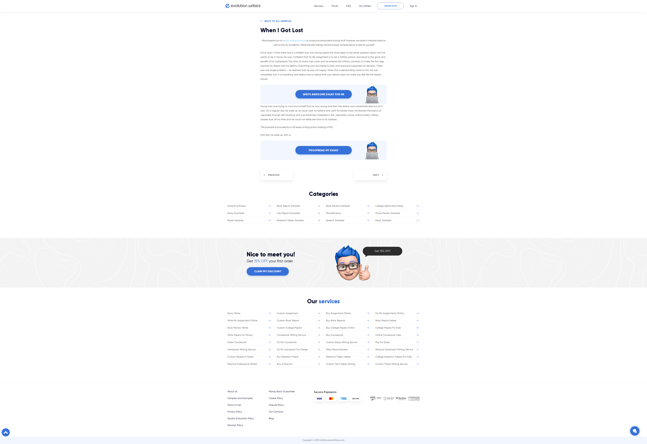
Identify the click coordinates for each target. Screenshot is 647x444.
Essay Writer (233, 313)
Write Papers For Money (240, 335)
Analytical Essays (236, 205)
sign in (413, 6)
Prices (335, 6)
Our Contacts (276, 411)
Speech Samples (335, 220)
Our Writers (365, 6)
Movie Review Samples (387, 213)
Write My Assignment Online (242, 320)
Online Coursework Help (388, 335)
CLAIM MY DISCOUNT (267, 271)
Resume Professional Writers (242, 364)
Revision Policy (235, 425)
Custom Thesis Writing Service (391, 364)
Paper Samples (235, 220)
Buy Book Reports (335, 320)
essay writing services (294, 40)
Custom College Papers (289, 327)
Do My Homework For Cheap (292, 349)
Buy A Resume (284, 364)
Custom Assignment (287, 313)
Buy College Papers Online (340, 327)
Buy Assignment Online (338, 313)
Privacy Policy (234, 411)
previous (274, 175)
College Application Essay (389, 205)
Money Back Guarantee (282, 391)
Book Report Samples (288, 205)
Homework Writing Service (241, 349)
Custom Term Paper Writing (340, 364)
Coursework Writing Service (291, 335)
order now (390, 6)
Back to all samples (278, 21)
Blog (271, 418)
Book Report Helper (385, 320)
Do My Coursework (287, 342)
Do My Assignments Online (389, 313)
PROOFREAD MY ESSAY (323, 150)
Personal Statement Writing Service (394, 349)
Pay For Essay (382, 342)
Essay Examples (235, 213)
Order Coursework (237, 342)
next (376, 175)
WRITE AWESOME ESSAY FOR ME (323, 94)
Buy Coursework (334, 335)
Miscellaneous (333, 213)
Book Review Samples (338, 205)
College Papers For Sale (388, 327)
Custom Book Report (288, 320)
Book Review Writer (237, 327)
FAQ (348, 6)
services (318, 6)
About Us (232, 391)
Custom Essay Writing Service (342, 342)
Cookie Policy (276, 398)
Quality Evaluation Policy (240, 418)
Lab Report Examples (288, 213)
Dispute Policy (276, 405)
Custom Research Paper (240, 356)
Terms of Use (234, 405)
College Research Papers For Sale (393, 356)
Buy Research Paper (288, 356)
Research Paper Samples (290, 220)
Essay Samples (383, 220)
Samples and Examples (240, 398)
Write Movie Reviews (337, 349)
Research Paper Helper (338, 356)
